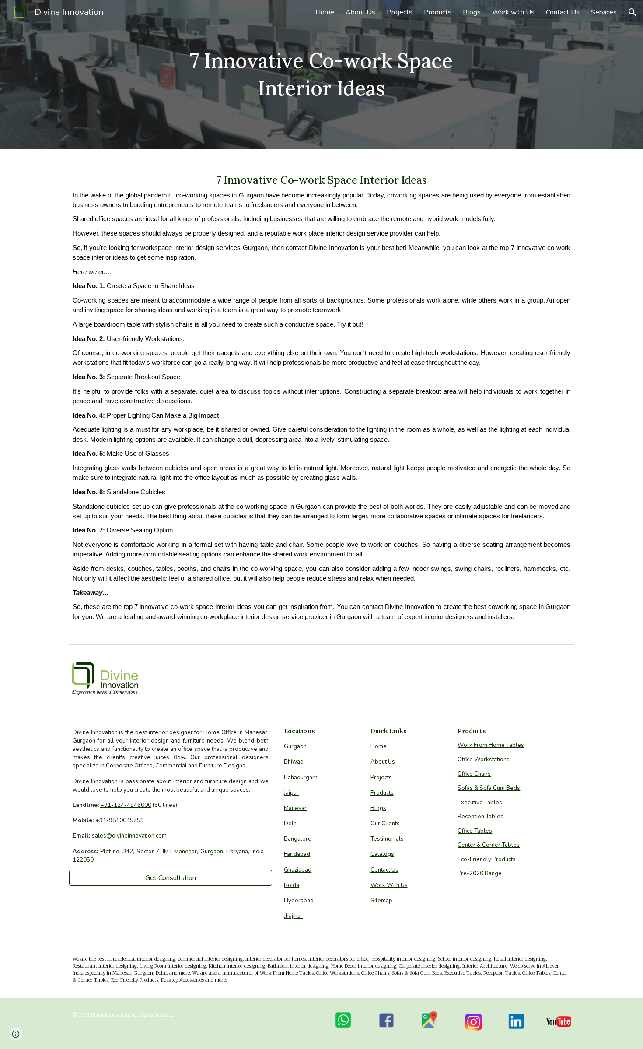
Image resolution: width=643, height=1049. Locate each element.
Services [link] (604, 12)
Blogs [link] (472, 12)
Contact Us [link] (563, 12)
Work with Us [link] (513, 12)
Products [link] (437, 12)
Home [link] (324, 12)
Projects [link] (399, 12)
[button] (632, 12)
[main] (321, 74)
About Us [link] (360, 12)
